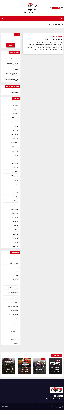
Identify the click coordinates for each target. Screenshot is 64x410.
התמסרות (15, 69)
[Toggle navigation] (31, 18)
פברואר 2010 (14, 242)
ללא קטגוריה (15, 279)
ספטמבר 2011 (14, 176)
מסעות (16, 284)
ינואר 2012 (15, 167)
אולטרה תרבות (14, 263)
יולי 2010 (16, 226)
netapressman (39, 369)
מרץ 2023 (16, 105)
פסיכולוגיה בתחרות (13, 310)
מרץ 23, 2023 (54, 367)
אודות (2, 406)
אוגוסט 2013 (15, 122)
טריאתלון (16, 275)
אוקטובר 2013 (14, 118)
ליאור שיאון (47, 42)
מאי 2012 (16, 159)
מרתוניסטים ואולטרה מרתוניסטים (12, 293)
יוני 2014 (16, 109)
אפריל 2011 (15, 192)
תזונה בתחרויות (14, 339)
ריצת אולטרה (14, 331)
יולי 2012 (16, 155)
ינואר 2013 (15, 138)
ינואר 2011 (15, 201)
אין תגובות (39, 42)
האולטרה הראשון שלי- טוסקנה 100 (40, 363)
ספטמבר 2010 (14, 217)
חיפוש (17, 34)
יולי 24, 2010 (57, 42)
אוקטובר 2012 (14, 147)
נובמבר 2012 (14, 143)
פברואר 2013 (14, 134)
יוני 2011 (16, 184)
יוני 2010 (16, 230)
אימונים (59, 36)
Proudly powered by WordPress (44, 406)
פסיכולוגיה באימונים (13, 306)
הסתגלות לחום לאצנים (53, 39)
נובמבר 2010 (14, 209)
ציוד (17, 319)
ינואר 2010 (15, 246)
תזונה (17, 335)
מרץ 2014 (16, 114)
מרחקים (32, 9)
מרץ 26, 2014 (24, 367)
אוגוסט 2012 (15, 151)
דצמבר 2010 (14, 205)
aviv (56, 369)
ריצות (17, 327)
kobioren (24, 369)
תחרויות (16, 343)
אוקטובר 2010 (14, 213)
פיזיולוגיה (55, 36)
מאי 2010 (16, 234)
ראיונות (16, 323)
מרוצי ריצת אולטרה (13, 288)
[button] (2, 18)
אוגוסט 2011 (15, 180)
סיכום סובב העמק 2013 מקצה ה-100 (9, 361)
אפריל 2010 (15, 238)
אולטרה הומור (14, 259)
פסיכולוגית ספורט (13, 314)
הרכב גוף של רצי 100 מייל (11, 59)
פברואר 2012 (14, 163)
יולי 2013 (16, 126)
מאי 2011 (16, 188)
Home (6, 406)
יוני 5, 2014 (40, 366)
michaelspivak (9, 369)
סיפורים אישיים (14, 298)
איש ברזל (16, 271)
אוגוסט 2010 (15, 221)
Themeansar (60, 407)
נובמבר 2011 (14, 172)
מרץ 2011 (16, 196)
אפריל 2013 (15, 130)
